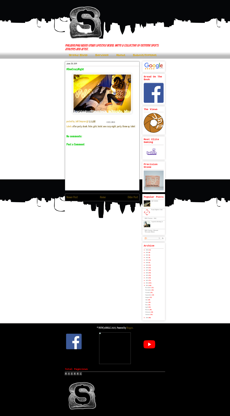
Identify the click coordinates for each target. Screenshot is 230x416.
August (147, 297)
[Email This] (107, 122)
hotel (100, 126)
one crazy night (109, 126)
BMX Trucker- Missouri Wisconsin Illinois (151, 231)
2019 (147, 265)
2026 (147, 250)
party (119, 126)
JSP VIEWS (154, 201)
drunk (85, 126)
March (147, 309)
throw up (126, 126)
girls (95, 126)
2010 (147, 317)
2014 (147, 277)
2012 (147, 283)
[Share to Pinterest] (114, 122)
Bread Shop (78, 55)
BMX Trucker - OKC (151, 218)
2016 (147, 272)
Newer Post (72, 197)
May (146, 304)
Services (102, 55)
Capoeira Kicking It (157, 221)
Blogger (129, 328)
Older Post (133, 197)
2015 (147, 275)
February (148, 312)
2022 (147, 257)
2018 (147, 267)
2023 (147, 255)
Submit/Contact (144, 55)
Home (103, 197)
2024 (147, 252)
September (148, 295)
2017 (147, 270)
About (120, 55)
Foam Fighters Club (157, 209)
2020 (147, 262)
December (148, 287)
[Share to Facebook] (112, 122)
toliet (133, 126)
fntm (90, 126)
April (147, 307)
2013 (147, 280)
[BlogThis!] (109, 122)
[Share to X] (111, 122)
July (146, 299)
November (148, 290)
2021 (147, 260)
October (147, 292)
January (147, 314)
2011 (147, 285)
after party (77, 126)
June (146, 302)
